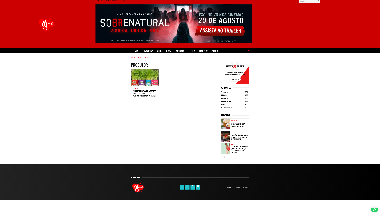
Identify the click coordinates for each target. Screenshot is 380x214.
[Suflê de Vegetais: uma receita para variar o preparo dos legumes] (225, 123)
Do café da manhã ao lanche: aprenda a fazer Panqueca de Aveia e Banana (239, 137)
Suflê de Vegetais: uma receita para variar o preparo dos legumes (238, 125)
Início (133, 57)
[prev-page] (222, 157)
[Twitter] (192, 187)
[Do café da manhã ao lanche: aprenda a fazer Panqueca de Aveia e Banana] (225, 136)
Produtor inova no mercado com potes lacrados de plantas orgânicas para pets (145, 93)
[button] (374, 210)
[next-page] (225, 157)
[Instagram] (187, 187)
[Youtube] (198, 187)
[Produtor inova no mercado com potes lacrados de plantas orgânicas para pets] (145, 77)
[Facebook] (182, 187)
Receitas (234, 120)
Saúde (233, 144)
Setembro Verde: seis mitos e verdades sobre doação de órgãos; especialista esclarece (239, 149)
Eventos (136, 88)
